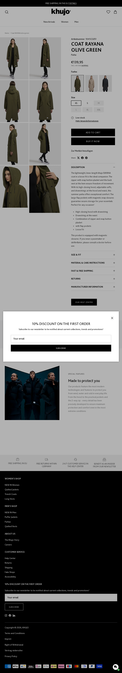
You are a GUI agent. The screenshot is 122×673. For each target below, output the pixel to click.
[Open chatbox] (115, 667)
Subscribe (61, 348)
